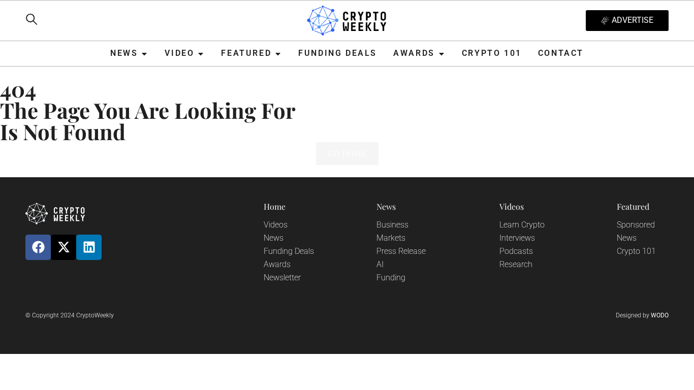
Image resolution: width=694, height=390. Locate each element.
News (273, 238)
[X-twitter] (63, 247)
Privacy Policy (231, 318)
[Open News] (144, 53)
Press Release (401, 251)
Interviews (517, 238)
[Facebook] (38, 247)
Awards (277, 264)
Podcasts (516, 251)
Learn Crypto (522, 225)
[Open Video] (201, 53)
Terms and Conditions (458, 318)
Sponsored (636, 225)
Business (392, 225)
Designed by (642, 315)
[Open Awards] (441, 53)
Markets (390, 238)
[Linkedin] (89, 247)
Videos (276, 225)
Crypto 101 (636, 251)
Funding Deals (289, 251)
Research (515, 264)
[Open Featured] (278, 53)
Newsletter (282, 277)
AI (380, 264)
